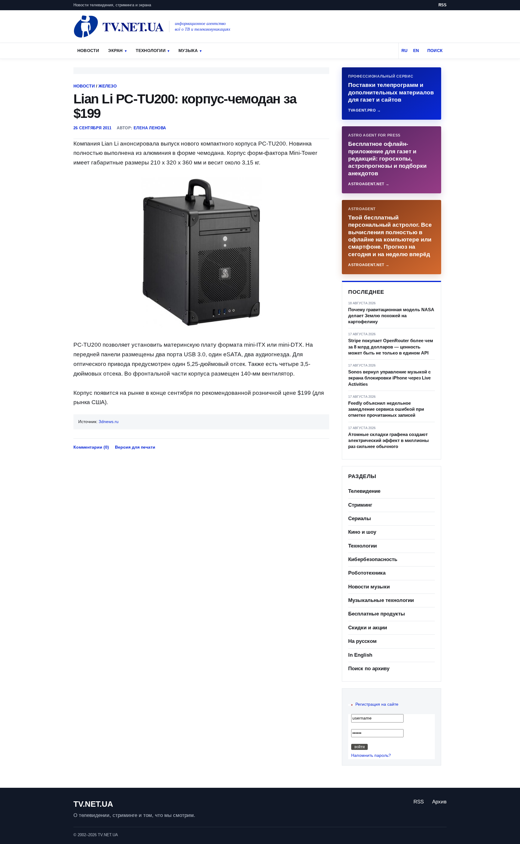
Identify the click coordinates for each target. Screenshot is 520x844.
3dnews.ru (109, 421)
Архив (439, 802)
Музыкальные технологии (381, 600)
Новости (88, 50)
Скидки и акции (367, 628)
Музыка (188, 50)
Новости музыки (369, 587)
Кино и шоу (362, 532)
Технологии (151, 50)
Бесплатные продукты (376, 614)
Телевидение (364, 491)
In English (360, 655)
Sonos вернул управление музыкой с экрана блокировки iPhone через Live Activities (389, 378)
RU (404, 50)
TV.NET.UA (93, 804)
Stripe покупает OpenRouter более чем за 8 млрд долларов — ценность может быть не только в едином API (390, 346)
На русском (362, 641)
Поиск (435, 50)
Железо (107, 86)
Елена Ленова (150, 128)
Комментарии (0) (91, 447)
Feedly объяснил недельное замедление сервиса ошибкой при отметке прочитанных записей (386, 409)
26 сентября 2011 (92, 128)
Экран (115, 50)
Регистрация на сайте (376, 704)
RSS (442, 5)
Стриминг (360, 505)
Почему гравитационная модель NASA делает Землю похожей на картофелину (391, 315)
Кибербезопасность (372, 559)
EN (416, 50)
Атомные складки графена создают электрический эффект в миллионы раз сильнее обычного (388, 440)
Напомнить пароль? (371, 755)
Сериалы (359, 518)
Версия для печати (135, 447)
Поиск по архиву (368, 668)
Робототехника (366, 573)
